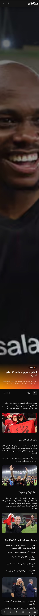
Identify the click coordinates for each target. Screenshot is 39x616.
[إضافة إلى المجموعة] (16, 612)
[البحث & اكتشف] (3, 3)
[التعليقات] (22, 612)
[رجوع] (4, 612)
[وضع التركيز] (34, 612)
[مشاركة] (10, 612)
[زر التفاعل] (29, 612)
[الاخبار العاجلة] (8, 3)
